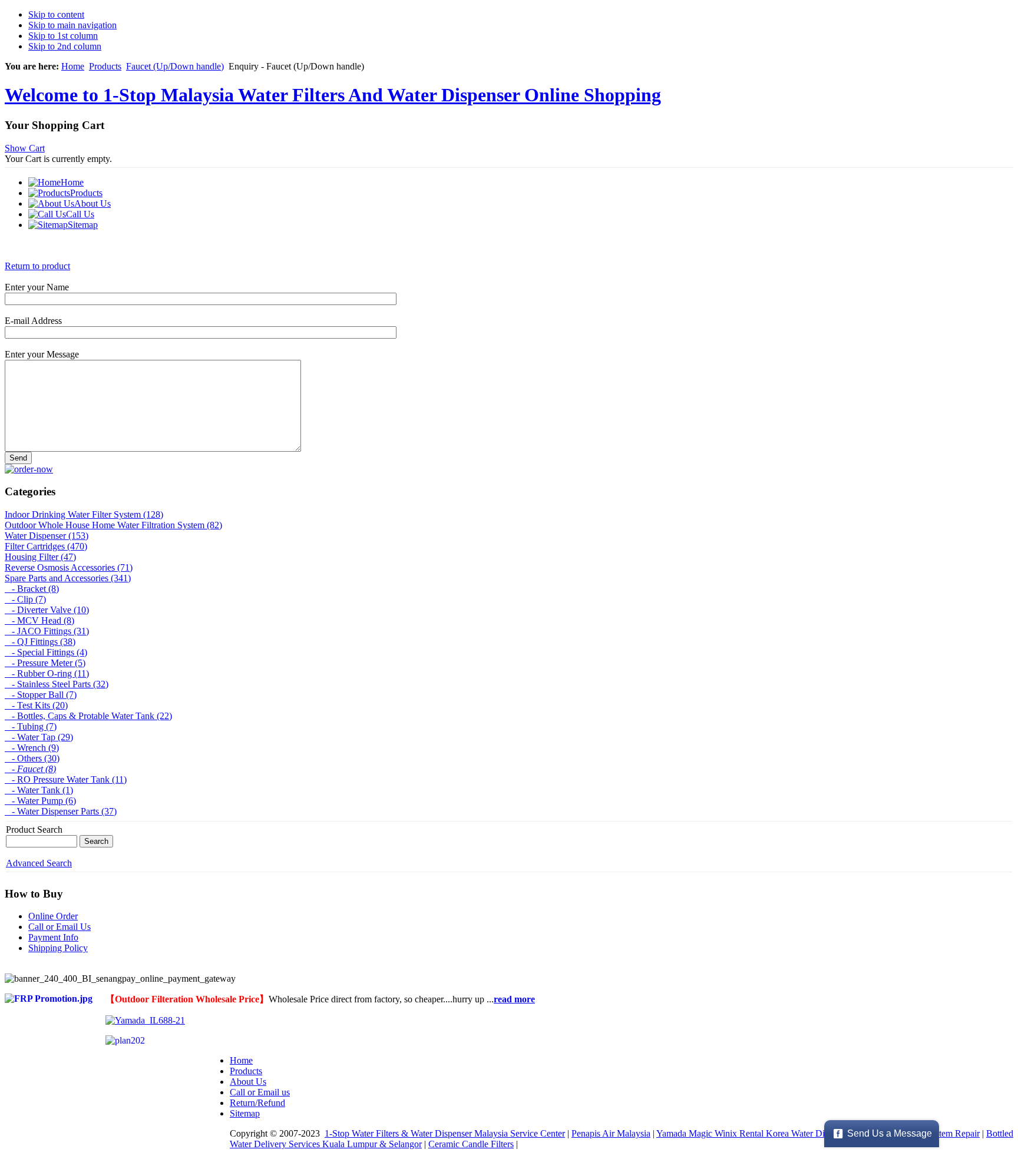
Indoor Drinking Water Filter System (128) (84, 514)
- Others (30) (32, 758)
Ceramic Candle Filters (471, 1144)
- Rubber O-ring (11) (47, 673)
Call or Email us (260, 1092)
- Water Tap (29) (39, 737)
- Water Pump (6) (40, 801)
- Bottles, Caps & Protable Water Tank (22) (88, 716)
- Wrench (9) (32, 748)
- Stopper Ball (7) (41, 695)
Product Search (34, 829)
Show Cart (25, 148)
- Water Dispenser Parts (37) (61, 811)
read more (514, 999)
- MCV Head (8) (39, 620)
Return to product (37, 266)
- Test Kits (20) (36, 705)
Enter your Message (42, 354)
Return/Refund (257, 1103)
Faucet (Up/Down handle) (175, 66)
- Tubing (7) (31, 726)
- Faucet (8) (30, 769)
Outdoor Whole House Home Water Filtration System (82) (113, 525)
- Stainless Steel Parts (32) (56, 684)
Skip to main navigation (72, 25)
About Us (248, 1082)
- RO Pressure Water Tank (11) (66, 779)
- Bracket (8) (32, 589)
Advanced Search (39, 863)
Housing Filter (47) (40, 557)
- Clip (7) (25, 599)
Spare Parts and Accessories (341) (68, 578)
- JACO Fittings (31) (47, 631)
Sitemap (245, 1113)
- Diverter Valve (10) (47, 610)
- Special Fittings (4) (46, 652)
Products (105, 66)
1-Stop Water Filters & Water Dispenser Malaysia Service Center (445, 1133)
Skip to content (56, 14)
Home (72, 66)
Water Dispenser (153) (46, 536)
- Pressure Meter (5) (45, 663)
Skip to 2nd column (64, 46)
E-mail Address (33, 321)
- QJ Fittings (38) (40, 642)
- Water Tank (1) (39, 790)
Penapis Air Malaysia (610, 1133)
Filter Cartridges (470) (46, 546)
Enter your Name (37, 287)
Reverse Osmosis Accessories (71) (69, 567)
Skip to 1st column (63, 36)
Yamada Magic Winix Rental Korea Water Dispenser (754, 1133)
